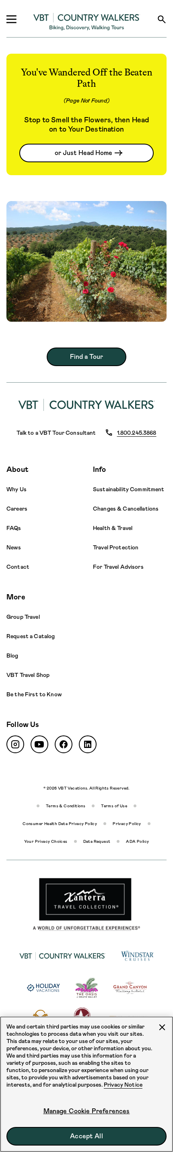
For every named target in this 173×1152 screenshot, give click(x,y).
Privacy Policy (127, 823)
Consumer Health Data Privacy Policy (60, 823)
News (13, 547)
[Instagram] (15, 744)
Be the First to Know (34, 694)
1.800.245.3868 (137, 432)
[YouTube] (39, 744)
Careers (16, 508)
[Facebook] (63, 744)
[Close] (162, 1027)
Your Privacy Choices (46, 841)
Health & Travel (112, 528)
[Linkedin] (88, 744)
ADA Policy (137, 841)
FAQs (13, 528)
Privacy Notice (123, 1084)
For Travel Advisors (118, 566)
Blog (12, 655)
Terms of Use (114, 805)
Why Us (16, 489)
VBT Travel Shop (27, 675)
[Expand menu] (11, 19)
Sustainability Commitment (129, 489)
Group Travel (23, 616)
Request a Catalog (30, 636)
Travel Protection (115, 547)
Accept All (86, 1136)
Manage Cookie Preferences (86, 1111)
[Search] (162, 19)
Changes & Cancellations (126, 508)
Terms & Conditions (65, 805)
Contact (17, 566)
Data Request (97, 841)
